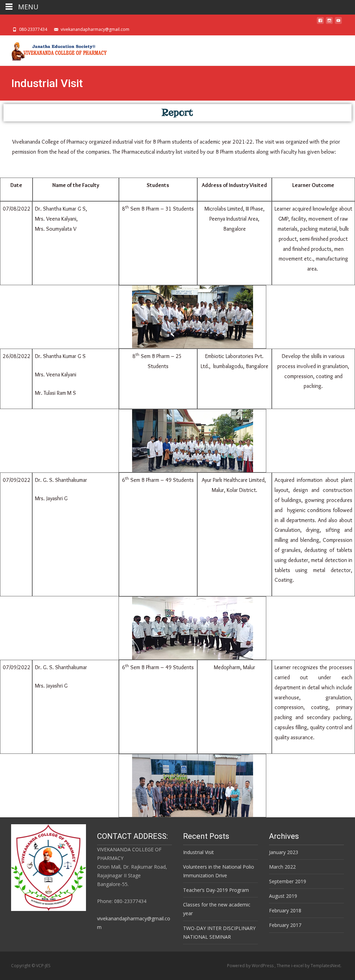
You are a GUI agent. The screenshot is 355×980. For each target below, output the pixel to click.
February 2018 (285, 910)
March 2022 (282, 866)
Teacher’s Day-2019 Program (216, 890)
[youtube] (338, 22)
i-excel (298, 966)
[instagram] (329, 22)
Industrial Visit (198, 852)
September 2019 (287, 881)
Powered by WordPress (251, 966)
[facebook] (320, 22)
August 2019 (283, 896)
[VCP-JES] (54, 49)
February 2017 (285, 925)
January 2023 (283, 852)
